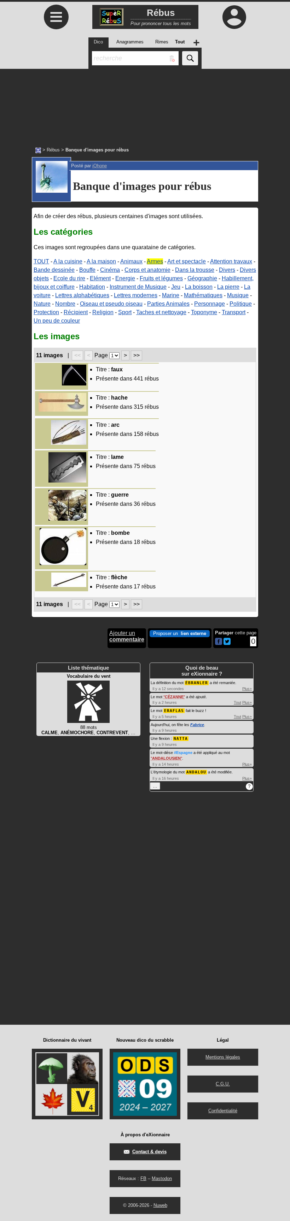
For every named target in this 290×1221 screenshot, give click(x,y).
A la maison (101, 261)
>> (136, 355)
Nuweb (160, 1205)
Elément (100, 278)
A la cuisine (67, 261)
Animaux (131, 261)
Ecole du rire (69, 278)
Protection (46, 312)
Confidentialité (222, 1110)
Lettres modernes (135, 295)
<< (77, 355)
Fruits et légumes (161, 278)
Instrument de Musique (138, 287)
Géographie (202, 278)
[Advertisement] (145, 104)
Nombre (65, 304)
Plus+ (247, 689)
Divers (227, 270)
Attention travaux (231, 261)
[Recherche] (190, 58)
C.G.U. (223, 1084)
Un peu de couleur (57, 321)
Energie (125, 278)
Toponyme (204, 312)
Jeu (175, 287)
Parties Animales (168, 304)
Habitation (92, 287)
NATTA (181, 738)
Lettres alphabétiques (82, 295)
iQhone (99, 165)
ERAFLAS (174, 710)
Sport (125, 312)
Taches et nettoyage (161, 312)
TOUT (41, 261)
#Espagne (183, 752)
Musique (238, 295)
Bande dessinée (54, 270)
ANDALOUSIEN (166, 758)
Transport (233, 312)
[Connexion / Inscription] (234, 17)
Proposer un (179, 633)
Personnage (209, 304)
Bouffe (87, 270)
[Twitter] (227, 643)
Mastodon (162, 1178)
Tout (237, 702)
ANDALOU (196, 772)
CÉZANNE (174, 697)
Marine (170, 295)
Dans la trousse (194, 270)
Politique (241, 304)
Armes (155, 261)
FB (143, 1178)
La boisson (199, 287)
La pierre (228, 287)
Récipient (76, 312)
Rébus (53, 149)
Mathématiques (203, 295)
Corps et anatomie (147, 270)
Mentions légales (222, 1057)
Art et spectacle (186, 261)
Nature (42, 304)
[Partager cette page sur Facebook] (218, 642)
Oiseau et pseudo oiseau (111, 304)
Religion (103, 312)
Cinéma (110, 270)
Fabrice (197, 725)
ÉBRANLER (196, 683)
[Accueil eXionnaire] (38, 149)
